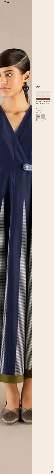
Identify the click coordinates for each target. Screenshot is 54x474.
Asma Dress (9, 4)
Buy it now (46, 98)
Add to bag (39, 98)
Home (4, 4)
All (6, 4)
